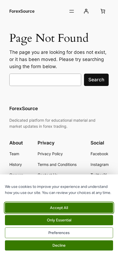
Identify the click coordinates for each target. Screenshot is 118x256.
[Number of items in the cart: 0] (103, 11)
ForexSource (22, 11)
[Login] (86, 11)
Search (96, 79)
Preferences (59, 232)
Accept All (59, 207)
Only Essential (59, 220)
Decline (59, 245)
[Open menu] (71, 11)
